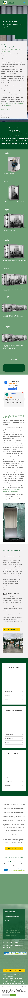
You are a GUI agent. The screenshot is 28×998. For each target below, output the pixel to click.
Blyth (2, 103)
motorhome (16, 88)
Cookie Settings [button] (5, 995)
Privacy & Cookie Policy (11, 935)
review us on (12, 389)
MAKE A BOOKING (20, 36)
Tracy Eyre (12, 393)
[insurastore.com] (15, 871)
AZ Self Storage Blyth (14, 381)
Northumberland (8, 105)
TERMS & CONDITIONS (11, 629)
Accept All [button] (13, 995)
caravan (13, 575)
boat (5, 88)
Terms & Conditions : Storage (12, 930)
